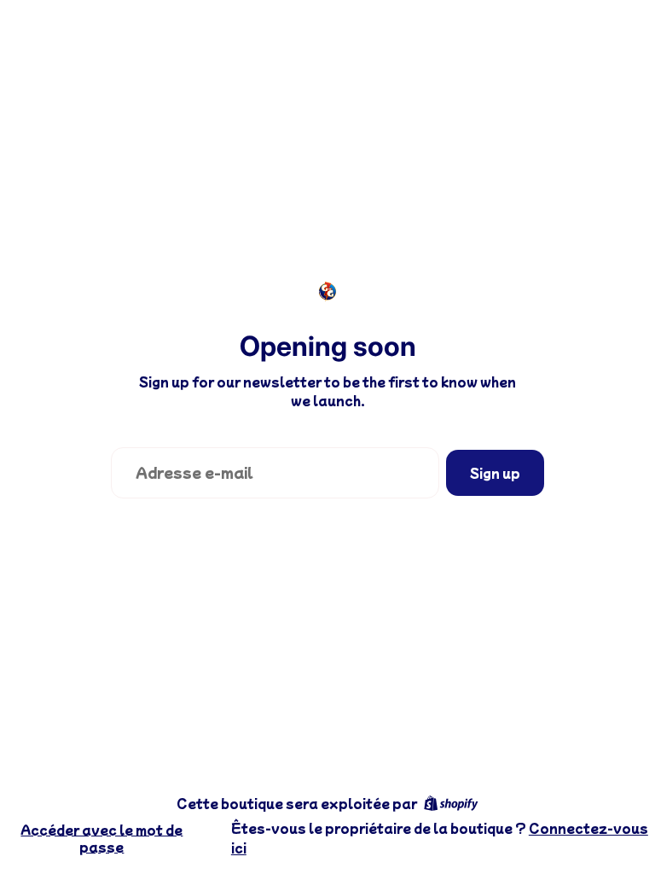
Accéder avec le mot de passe (101, 838)
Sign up (495, 472)
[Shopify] (451, 803)
